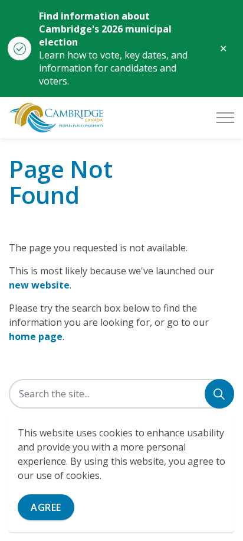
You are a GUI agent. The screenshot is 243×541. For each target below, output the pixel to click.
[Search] (219, 394)
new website (39, 284)
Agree (46, 507)
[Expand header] (225, 117)
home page (36, 336)
